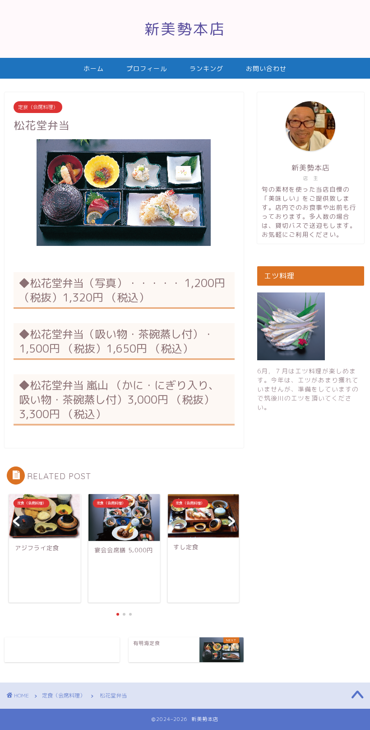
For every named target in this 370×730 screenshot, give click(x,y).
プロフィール (146, 69)
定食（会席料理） (38, 107)
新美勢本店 (185, 28)
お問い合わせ (266, 69)
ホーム (93, 69)
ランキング (206, 69)
